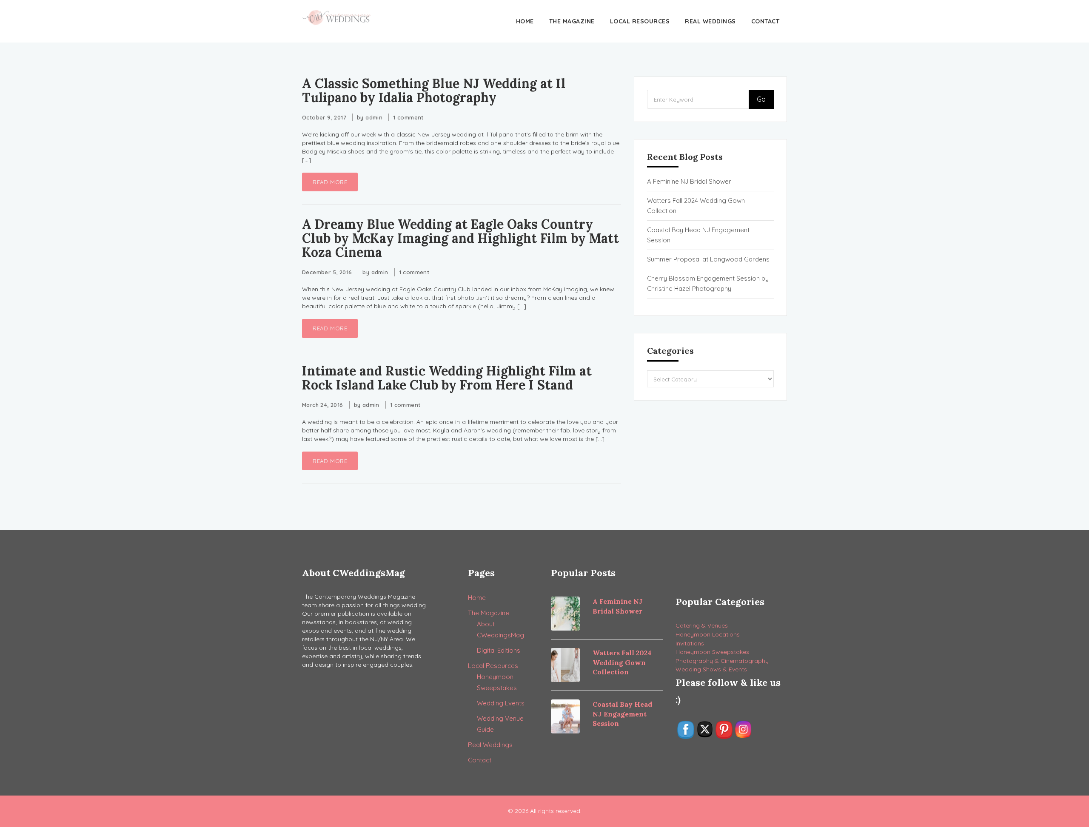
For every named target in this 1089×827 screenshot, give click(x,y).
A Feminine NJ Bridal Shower (689, 181)
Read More (330, 182)
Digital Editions (498, 650)
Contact (765, 21)
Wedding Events (501, 703)
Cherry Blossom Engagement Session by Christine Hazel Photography (708, 283)
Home (525, 21)
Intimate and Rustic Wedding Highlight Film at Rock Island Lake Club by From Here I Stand (447, 378)
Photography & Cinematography (722, 661)
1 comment (408, 117)
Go (761, 99)
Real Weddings (710, 21)
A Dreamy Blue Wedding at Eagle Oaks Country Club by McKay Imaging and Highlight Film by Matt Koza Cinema (460, 238)
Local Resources (640, 21)
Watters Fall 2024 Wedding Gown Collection (696, 205)
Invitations (690, 643)
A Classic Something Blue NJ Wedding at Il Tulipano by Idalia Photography (433, 90)
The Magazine (572, 21)
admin (373, 117)
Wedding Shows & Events (711, 669)
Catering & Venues (702, 625)
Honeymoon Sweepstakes (712, 652)
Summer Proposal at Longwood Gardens (708, 259)
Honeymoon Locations (708, 634)
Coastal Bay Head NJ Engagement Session (698, 235)
